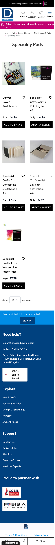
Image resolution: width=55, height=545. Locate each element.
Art (13, 33)
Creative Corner (11, 460)
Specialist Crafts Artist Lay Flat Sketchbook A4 (37, 184)
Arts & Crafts (9, 397)
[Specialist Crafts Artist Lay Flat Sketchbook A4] (41, 152)
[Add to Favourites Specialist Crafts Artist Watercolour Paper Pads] (23, 258)
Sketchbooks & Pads (42, 33)
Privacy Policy (42, 534)
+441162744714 (19, 348)
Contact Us (8, 441)
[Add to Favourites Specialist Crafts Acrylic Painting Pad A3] (51, 97)
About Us (7, 454)
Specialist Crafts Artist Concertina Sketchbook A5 (10, 184)
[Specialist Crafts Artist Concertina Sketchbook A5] (13, 152)
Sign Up (27, 320)
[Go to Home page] (7, 14)
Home (6, 33)
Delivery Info (9, 447)
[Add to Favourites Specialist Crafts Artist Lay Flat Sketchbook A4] (51, 176)
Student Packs (10, 421)
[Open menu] (49, 12)
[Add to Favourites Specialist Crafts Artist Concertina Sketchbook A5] (23, 176)
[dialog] (11, 543)
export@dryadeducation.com (18, 342)
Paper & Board (24, 33)
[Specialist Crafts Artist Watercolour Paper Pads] (13, 235)
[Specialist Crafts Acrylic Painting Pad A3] (41, 73)
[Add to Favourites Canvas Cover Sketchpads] (23, 97)
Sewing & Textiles (11, 403)
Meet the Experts (11, 466)
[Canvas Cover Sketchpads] (13, 73)
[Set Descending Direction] (23, 541)
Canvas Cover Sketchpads (9, 102)
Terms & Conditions (16, 534)
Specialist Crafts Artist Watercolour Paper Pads (10, 265)
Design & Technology (13, 409)
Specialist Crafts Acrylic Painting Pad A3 (38, 104)
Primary (6, 415)
